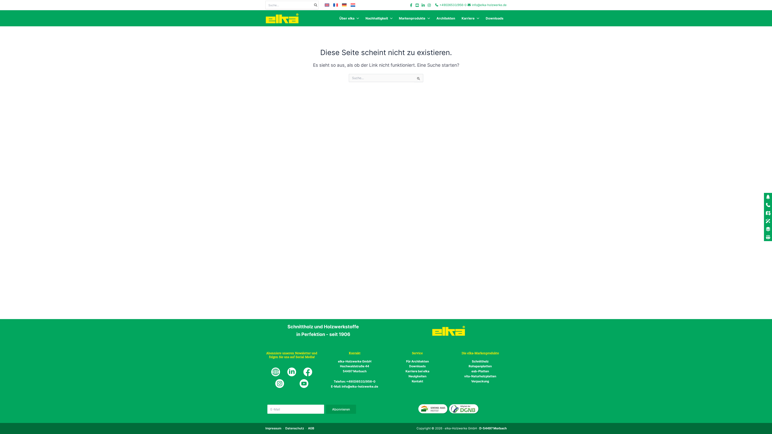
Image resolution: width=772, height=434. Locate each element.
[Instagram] (429, 5)
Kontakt (417, 381)
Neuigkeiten (417, 376)
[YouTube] (417, 5)
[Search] (315, 5)
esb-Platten (480, 371)
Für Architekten (417, 361)
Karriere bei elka (417, 371)
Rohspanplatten (480, 366)
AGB (311, 428)
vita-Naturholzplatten (480, 376)
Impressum (273, 428)
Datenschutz (294, 428)
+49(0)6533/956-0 (452, 5)
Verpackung (480, 381)
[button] (356, 18)
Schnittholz (480, 361)
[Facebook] (411, 5)
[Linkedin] (423, 5)
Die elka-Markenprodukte (480, 353)
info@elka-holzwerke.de (489, 5)
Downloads (417, 366)
